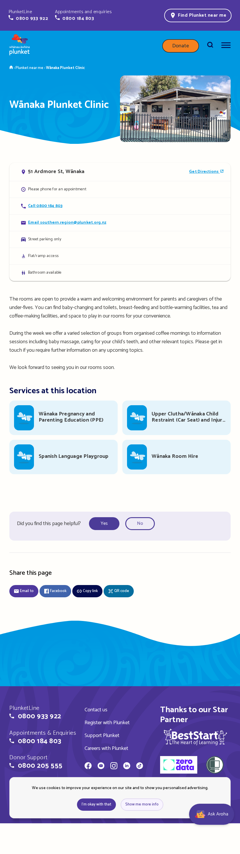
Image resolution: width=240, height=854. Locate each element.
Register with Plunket (107, 722)
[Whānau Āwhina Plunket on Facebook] (88, 766)
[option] (106, 523)
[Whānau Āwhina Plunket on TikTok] (139, 766)
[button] (28, 15)
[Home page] (19, 46)
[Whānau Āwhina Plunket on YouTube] (100, 766)
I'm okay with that (96, 804)
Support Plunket (102, 735)
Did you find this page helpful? (49, 523)
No (140, 523)
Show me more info (142, 804)
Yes (104, 523)
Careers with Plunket (106, 748)
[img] (195, 737)
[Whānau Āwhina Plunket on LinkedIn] (126, 766)
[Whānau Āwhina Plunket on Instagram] (113, 766)
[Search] (210, 46)
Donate (180, 46)
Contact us (96, 709)
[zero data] (178, 765)
